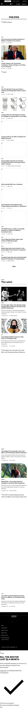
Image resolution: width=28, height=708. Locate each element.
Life (2, 334)
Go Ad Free (7, 1)
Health (2, 448)
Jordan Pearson (11, 260)
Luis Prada (12, 346)
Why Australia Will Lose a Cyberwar (11, 184)
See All (2, 279)
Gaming (3, 479)
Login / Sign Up (15, 1)
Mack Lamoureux (11, 140)
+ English (24, 1)
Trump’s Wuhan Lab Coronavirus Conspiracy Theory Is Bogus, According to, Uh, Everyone (13, 65)
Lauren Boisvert (13, 315)
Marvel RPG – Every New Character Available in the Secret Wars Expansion (13, 482)
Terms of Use (4, 632)
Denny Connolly (13, 490)
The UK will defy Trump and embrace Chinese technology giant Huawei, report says (13, 90)
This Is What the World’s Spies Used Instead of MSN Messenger (12, 240)
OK (1, 707)
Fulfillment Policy (5, 637)
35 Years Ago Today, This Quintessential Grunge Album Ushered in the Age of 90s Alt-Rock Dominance (13, 306)
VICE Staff (10, 208)
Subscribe (18, 4)
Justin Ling (10, 118)
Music (2, 302)
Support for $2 (3, 670)
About (2, 625)
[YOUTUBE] (18, 621)
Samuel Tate (10, 186)
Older (14, 266)
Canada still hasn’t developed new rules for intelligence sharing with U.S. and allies (14, 115)
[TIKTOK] (15, 621)
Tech (2, 37)
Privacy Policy (4, 630)
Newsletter (24, 4)
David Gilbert (11, 94)
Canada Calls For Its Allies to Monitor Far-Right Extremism (13, 137)
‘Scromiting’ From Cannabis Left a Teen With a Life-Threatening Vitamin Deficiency (14, 451)
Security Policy (4, 635)
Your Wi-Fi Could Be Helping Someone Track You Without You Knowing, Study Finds (13, 597)
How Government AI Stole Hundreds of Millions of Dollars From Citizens (12, 40)
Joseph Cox (10, 242)
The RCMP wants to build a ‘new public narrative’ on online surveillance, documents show (13, 230)
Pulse (2, 61)
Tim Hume (9, 68)
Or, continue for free (4, 672)
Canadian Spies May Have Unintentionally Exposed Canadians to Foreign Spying (13, 258)
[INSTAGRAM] (12, 621)
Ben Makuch (10, 42)
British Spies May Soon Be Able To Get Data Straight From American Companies (13, 249)
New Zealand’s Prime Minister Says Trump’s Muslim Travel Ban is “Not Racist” (14, 205)
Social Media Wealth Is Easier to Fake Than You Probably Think (12, 337)
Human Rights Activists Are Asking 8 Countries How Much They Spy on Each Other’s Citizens (13, 162)
